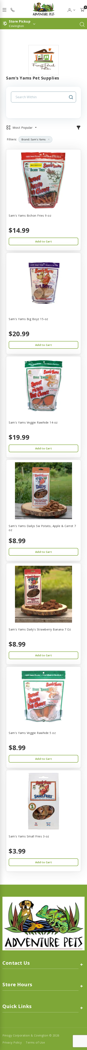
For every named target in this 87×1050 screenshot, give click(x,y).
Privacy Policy (12, 1042)
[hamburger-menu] (4, 9)
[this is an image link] (43, 923)
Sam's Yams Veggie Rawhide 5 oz (32, 733)
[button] (71, 9)
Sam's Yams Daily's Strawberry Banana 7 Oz (40, 629)
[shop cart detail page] (82, 9)
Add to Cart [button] (43, 241)
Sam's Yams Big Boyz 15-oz (28, 319)
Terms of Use (35, 1042)
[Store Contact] (13, 9)
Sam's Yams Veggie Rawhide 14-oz (33, 422)
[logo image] (43, 9)
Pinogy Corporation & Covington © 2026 (30, 1035)
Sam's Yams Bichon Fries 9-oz (30, 215)
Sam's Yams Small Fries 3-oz (29, 836)
